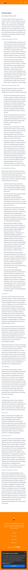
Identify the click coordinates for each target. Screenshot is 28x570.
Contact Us (14, 539)
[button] (14, 563)
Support (14, 532)
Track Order (14, 536)
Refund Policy (14, 542)
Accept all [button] (14, 566)
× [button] (25, 552)
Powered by (10, 547)
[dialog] (14, 560)
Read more (11, 562)
